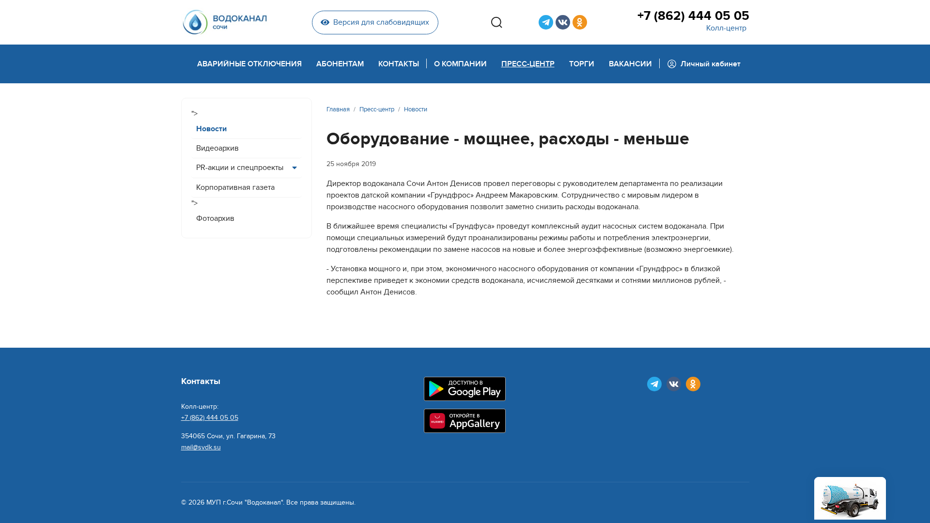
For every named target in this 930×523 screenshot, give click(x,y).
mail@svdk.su (201, 447)
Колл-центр (726, 28)
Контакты (398, 64)
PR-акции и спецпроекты (239, 167)
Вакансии (630, 64)
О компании (460, 64)
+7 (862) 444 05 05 (693, 16)
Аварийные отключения (249, 64)
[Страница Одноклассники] (580, 22)
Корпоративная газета (235, 187)
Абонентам (340, 64)
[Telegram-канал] (546, 22)
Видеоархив (217, 148)
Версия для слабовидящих (381, 22)
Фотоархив (215, 218)
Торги (581, 64)
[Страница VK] (563, 22)
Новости (211, 129)
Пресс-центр (528, 64)
